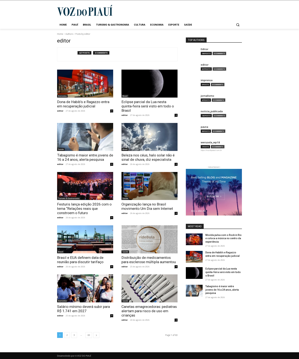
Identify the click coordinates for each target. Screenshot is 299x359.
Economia (62, 96)
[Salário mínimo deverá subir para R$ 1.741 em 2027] (85, 288)
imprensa (206, 80)
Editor (204, 49)
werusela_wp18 (210, 142)
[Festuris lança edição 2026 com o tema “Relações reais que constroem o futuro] (85, 186)
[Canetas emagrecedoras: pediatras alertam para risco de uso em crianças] (149, 288)
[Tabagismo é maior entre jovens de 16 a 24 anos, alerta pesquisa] (85, 137)
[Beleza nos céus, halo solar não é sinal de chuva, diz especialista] (149, 137)
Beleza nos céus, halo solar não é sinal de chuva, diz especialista (148, 157)
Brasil (125, 96)
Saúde (61, 149)
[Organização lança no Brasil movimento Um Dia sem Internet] (149, 186)
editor (60, 110)
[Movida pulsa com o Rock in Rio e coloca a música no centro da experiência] (194, 239)
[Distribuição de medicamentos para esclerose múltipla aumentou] (149, 239)
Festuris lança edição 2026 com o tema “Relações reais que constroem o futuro (84, 208)
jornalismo (207, 95)
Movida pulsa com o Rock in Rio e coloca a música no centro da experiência (223, 238)
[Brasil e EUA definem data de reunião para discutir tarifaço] (85, 239)
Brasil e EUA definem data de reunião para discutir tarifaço (80, 260)
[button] (238, 25)
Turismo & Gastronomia (68, 198)
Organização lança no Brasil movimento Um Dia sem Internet (147, 206)
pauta (204, 126)
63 (89, 335)
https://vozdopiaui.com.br (211, 150)
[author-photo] (69, 54)
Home (60, 33)
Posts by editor (82, 33)
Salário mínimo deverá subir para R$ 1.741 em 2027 (83, 309)
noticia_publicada (212, 111)
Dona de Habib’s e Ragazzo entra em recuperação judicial (83, 104)
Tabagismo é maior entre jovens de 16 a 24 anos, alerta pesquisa (85, 157)
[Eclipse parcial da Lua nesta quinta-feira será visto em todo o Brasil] (149, 84)
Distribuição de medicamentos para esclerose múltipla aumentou (148, 260)
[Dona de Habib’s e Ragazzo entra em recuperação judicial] (85, 84)
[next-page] (96, 335)
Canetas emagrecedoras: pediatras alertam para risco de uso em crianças (149, 311)
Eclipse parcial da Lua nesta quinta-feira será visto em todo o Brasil (147, 106)
